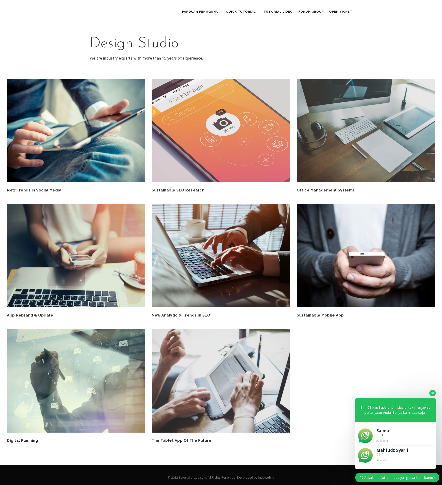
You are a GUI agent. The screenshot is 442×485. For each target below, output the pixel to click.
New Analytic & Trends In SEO (181, 315)
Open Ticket (340, 11)
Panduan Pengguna (200, 11)
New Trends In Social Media (34, 190)
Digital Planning (22, 440)
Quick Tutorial (241, 11)
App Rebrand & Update (30, 315)
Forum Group (311, 11)
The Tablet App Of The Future (181, 440)
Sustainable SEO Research (178, 190)
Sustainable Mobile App (320, 315)
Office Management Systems (326, 190)
